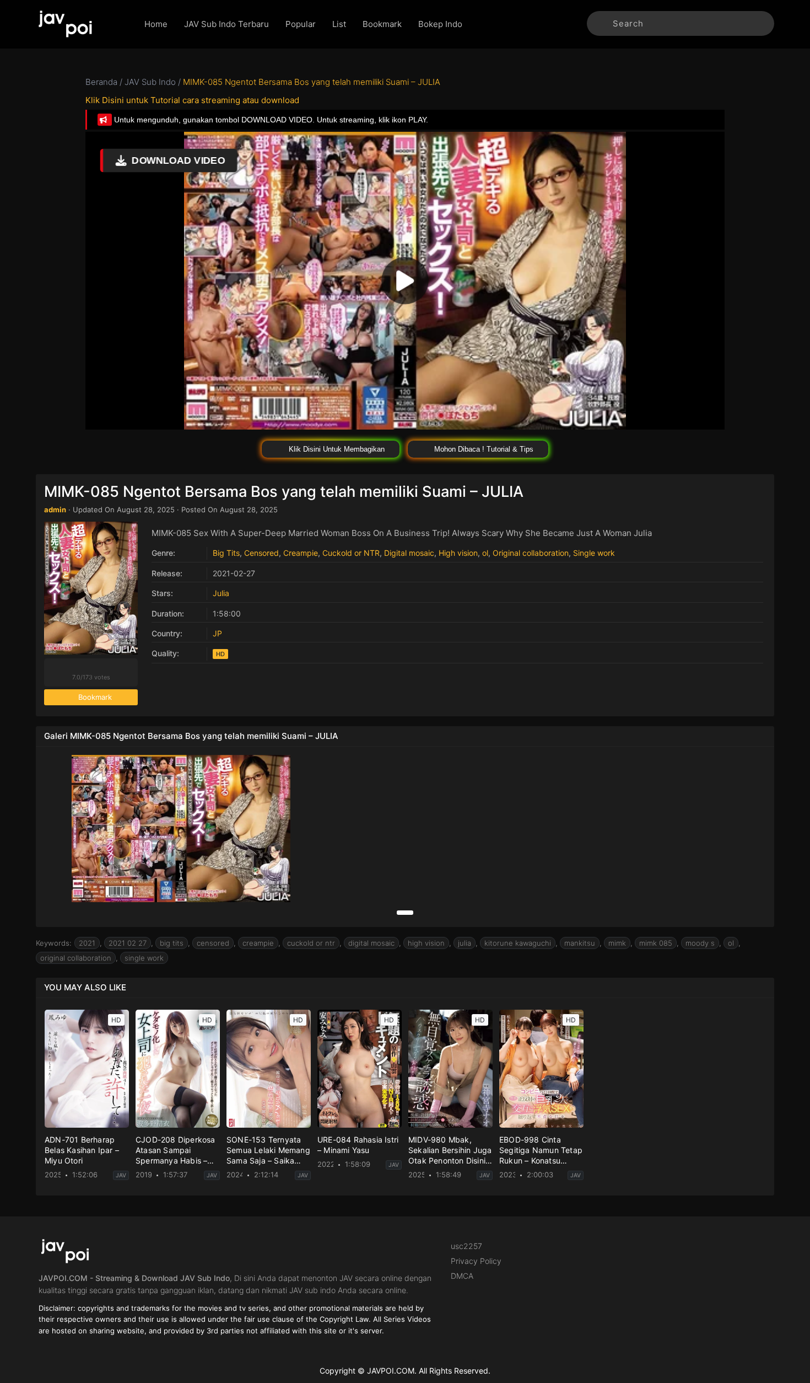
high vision (426, 943)
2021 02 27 (128, 943)
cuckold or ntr (311, 943)
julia (464, 943)
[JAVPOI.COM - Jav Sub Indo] (82, 24)
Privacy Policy (476, 1261)
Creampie (300, 553)
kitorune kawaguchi (517, 943)
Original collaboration (531, 553)
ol (485, 553)
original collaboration (75, 957)
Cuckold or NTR (351, 553)
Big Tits (226, 553)
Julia (221, 593)
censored (213, 943)
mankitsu (579, 943)
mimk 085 (655, 943)
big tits (171, 943)
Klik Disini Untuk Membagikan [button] (336, 449)
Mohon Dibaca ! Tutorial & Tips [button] (482, 449)
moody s (700, 943)
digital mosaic (371, 943)
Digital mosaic (409, 553)
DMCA (462, 1275)
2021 (87, 943)
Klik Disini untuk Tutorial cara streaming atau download (192, 100)
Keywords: (54, 943)
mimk (617, 943)
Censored (261, 553)
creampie (258, 943)
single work (144, 957)
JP (217, 633)
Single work (594, 553)
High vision (458, 553)
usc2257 (466, 1246)
